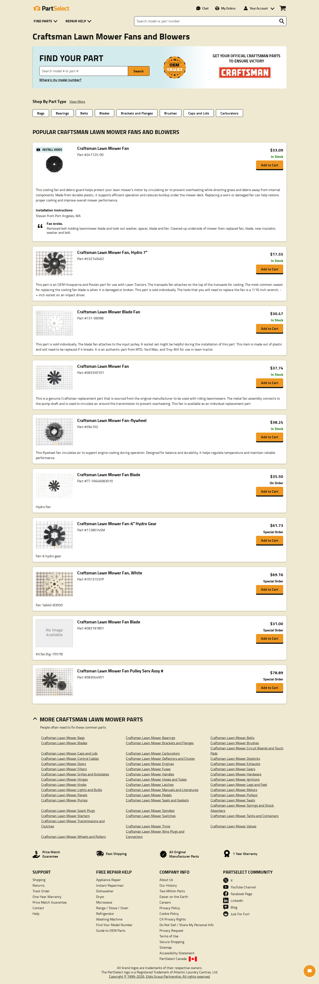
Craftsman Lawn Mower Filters (64, 769)
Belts (84, 113)
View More (77, 101)
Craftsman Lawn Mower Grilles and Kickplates (75, 774)
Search (138, 71)
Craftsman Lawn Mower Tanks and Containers (244, 815)
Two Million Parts (172, 891)
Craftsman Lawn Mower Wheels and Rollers (73, 836)
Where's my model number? (60, 80)
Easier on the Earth (174, 896)
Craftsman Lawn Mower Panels (64, 795)
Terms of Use (169, 936)
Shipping (39, 879)
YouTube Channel (243, 887)
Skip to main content (160, 33)
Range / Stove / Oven (112, 908)
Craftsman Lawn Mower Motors (233, 789)
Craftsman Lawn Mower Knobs (63, 784)
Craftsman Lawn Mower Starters (65, 815)
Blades (104, 113)
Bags (40, 113)
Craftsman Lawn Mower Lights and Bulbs (71, 789)
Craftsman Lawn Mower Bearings (150, 737)
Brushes (170, 113)
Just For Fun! (240, 914)
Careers (165, 902)
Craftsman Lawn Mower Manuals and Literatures (162, 789)
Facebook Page (241, 893)
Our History (168, 885)
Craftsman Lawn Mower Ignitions (235, 779)
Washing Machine (109, 919)
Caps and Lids (198, 113)
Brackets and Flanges (137, 113)
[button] (46, 21)
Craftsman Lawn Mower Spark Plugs (68, 810)
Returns (38, 885)
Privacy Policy (170, 908)
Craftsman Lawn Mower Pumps (64, 800)
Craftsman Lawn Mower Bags (63, 737)
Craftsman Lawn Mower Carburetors (153, 753)
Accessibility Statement (177, 953)
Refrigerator (105, 913)
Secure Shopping (172, 941)
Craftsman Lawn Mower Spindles (150, 810)
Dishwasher (104, 891)
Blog (234, 907)
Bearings (62, 113)
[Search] (281, 21)
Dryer (100, 896)
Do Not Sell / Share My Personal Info (187, 924)
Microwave (104, 902)
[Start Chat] (310, 971)
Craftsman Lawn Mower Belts (232, 737)
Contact (38, 908)
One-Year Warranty (47, 896)
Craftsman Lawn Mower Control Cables (70, 758)
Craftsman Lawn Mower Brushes (234, 742)
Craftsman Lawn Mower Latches (150, 784)
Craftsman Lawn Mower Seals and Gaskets (157, 800)
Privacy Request (171, 930)
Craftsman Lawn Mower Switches (151, 815)
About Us (166, 879)
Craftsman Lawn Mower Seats (232, 800)
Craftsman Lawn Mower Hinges (64, 779)
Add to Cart (269, 164)
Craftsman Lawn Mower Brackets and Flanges (160, 742)
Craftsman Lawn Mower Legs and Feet (238, 784)
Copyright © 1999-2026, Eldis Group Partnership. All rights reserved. (159, 976)
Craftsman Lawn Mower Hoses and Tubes (156, 779)
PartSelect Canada (173, 958)
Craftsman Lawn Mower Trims (148, 826)
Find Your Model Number (114, 924)
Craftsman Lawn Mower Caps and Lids (69, 753)
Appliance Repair (108, 879)
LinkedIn (237, 900)
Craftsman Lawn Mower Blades (64, 742)
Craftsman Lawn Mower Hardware (235, 774)
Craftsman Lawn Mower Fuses (148, 769)
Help (36, 913)
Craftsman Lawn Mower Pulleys (233, 795)
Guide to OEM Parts (110, 930)
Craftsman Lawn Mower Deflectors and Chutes (160, 758)
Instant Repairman (110, 885)
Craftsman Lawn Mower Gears (232, 769)
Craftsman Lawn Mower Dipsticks (235, 758)
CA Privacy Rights (173, 919)
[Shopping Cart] (282, 8)
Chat (205, 8)
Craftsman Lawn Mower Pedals (149, 795)
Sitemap (166, 947)
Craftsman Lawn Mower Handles (150, 774)
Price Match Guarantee (50, 902)
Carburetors (229, 113)
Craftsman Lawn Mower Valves (233, 826)
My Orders (228, 8)
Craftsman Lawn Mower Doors (63, 763)
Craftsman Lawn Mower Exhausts (235, 763)
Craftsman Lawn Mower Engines (150, 763)
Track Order (41, 891)
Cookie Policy (169, 913)
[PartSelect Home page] (51, 8)
